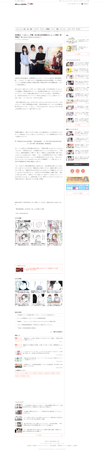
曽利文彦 (47, 373)
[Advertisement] (52, 16)
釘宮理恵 (23, 376)
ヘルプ (62, 443)
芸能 (57, 29)
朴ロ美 (57, 373)
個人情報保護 (53, 445)
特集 (67, 35)
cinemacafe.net (25, 39)
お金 (28, 29)
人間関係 (47, 29)
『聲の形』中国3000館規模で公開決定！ (27, 328)
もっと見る (38, 435)
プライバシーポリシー (43, 445)
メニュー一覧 (56, 443)
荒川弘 (17, 376)
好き (28, 376)
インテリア (36, 29)
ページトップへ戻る (77, 193)
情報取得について (61, 445)
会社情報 (29, 445)
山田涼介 (41, 373)
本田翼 (52, 373)
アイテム (42, 29)
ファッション (63, 29)
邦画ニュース (28, 373)
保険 (31, 29)
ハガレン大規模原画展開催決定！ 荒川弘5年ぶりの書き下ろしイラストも (34, 324)
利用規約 (35, 445)
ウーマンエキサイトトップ (73, 3)
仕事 (24, 29)
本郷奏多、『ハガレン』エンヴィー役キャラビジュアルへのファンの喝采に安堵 (36, 321)
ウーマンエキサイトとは (46, 443)
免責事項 (69, 445)
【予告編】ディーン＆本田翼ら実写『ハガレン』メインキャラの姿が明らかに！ (36, 315)
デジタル (78, 29)
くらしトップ (19, 29)
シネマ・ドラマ (71, 29)
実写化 (35, 373)
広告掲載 (75, 445)
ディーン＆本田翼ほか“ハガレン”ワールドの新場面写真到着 (31, 318)
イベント (53, 29)
